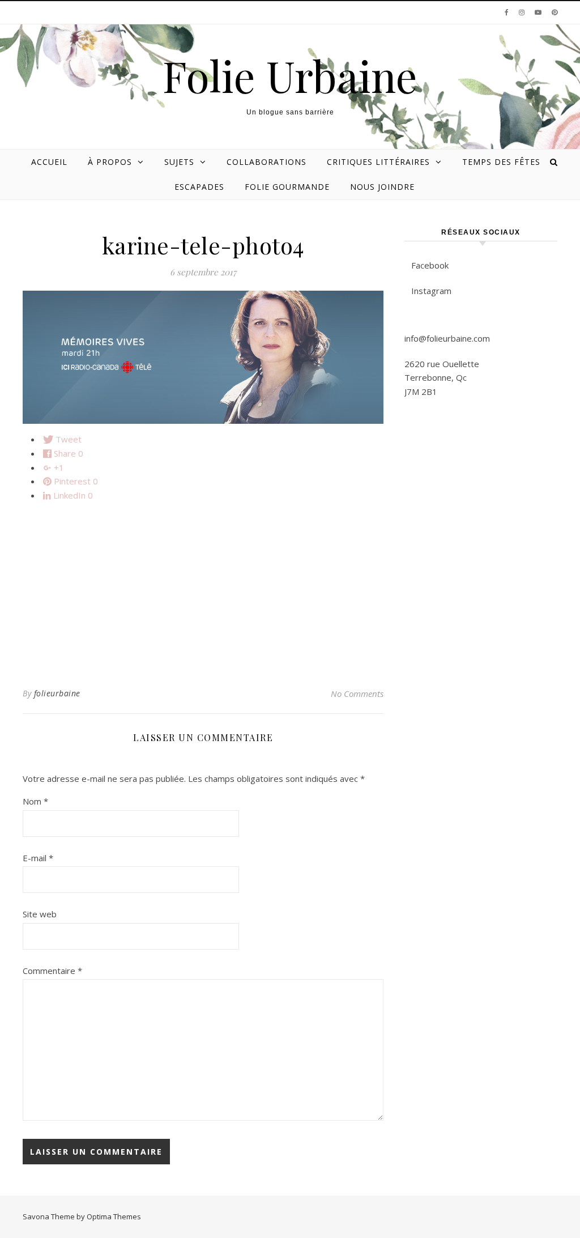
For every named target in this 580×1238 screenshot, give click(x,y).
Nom (35, 801)
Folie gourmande (287, 186)
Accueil (49, 161)
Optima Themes (114, 1216)
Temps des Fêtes (501, 161)
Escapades (199, 186)
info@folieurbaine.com (447, 338)
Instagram (431, 290)
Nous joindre (382, 186)
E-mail (38, 857)
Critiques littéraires (378, 161)
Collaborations (266, 161)
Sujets (179, 161)
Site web (40, 914)
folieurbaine (57, 693)
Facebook (430, 265)
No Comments (357, 693)
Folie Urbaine (290, 75)
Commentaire (52, 970)
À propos (110, 161)
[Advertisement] (203, 589)
